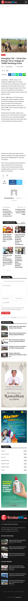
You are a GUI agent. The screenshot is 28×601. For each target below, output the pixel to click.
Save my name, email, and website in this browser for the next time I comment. (13, 308)
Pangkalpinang (5, 460)
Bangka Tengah (5, 463)
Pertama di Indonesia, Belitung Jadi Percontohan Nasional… (17, 574)
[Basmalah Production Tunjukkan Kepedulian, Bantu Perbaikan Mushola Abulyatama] (20, 250)
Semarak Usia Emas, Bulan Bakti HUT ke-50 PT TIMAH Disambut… (17, 567)
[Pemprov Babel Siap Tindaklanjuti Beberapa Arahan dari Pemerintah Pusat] (4, 354)
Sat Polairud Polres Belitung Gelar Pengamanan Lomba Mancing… (17, 582)
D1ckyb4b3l (18, 597)
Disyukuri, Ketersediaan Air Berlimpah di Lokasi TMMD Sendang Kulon (8, 213)
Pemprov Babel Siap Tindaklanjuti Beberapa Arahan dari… (18, 354)
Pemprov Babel (5, 454)
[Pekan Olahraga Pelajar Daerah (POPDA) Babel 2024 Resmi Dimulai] (4, 334)
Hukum (3, 470)
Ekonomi (3, 457)
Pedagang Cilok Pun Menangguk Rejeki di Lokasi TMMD (20, 212)
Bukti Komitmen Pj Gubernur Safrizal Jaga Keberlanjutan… (17, 340)
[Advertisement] (14, 23)
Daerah (3, 55)
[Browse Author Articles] (14, 193)
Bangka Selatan (5, 467)
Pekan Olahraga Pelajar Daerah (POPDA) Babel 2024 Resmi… (17, 333)
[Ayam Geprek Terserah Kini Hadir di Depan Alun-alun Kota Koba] (8, 229)
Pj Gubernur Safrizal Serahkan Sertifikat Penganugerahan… (17, 347)
